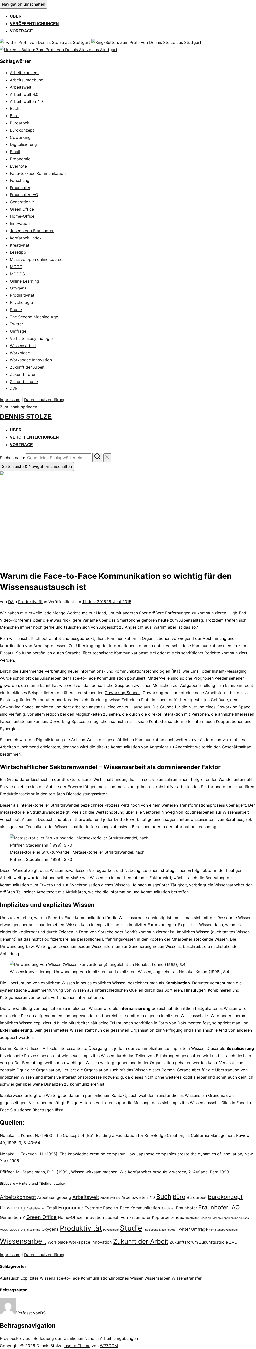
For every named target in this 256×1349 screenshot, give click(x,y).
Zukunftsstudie (24, 381)
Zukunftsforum (24, 374)
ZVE (14, 388)
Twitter (16, 323)
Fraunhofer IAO (24, 194)
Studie (16, 309)
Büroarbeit (20, 122)
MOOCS (17, 273)
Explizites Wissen (36, 1278)
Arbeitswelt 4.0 (24, 94)
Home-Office (22, 216)
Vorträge (21, 31)
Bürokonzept (22, 130)
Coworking (20, 137)
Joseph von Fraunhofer (32, 230)
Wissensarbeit (23, 345)
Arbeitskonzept (24, 72)
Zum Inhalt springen (18, 406)
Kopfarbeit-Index (26, 237)
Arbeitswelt (21, 87)
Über (16, 16)
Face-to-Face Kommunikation (38, 173)
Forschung (20, 180)
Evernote (18, 166)
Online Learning (24, 281)
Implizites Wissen (127, 1278)
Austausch (10, 1278)
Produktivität (22, 295)
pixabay (60, 1183)
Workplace (20, 352)
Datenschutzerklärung (45, 399)
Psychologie (21, 302)
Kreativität (20, 245)
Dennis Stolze (26, 416)
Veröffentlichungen (34, 24)
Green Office (22, 209)
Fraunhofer (20, 187)
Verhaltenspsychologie (31, 338)
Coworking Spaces (122, 692)
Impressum (10, 399)
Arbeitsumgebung (27, 79)
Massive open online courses (37, 259)
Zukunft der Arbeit (27, 367)
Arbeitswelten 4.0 (26, 101)
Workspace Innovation (31, 359)
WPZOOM (109, 1345)
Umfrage (18, 331)
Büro (14, 115)
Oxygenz (18, 288)
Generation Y (22, 201)
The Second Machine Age (34, 316)
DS (11, 601)
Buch (14, 108)
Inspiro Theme (77, 1345)
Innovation (20, 223)
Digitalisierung (23, 144)
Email (15, 151)
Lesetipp (18, 252)
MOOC (16, 266)
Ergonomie (20, 158)
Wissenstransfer (187, 1278)
